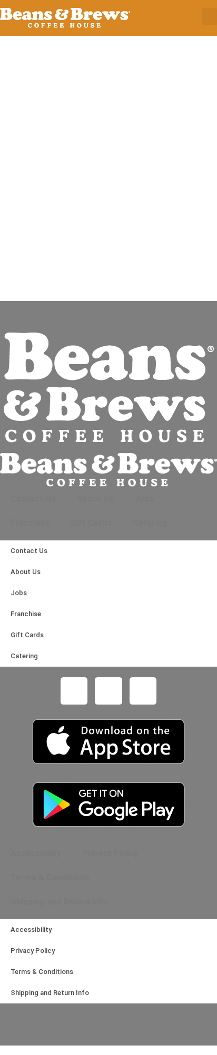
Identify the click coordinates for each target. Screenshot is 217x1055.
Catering (150, 523)
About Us (95, 499)
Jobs (144, 499)
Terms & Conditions (50, 877)
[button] (209, 16)
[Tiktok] (143, 691)
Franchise (30, 523)
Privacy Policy (110, 853)
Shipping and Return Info (59, 902)
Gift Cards (91, 523)
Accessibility (36, 853)
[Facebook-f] (74, 691)
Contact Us (33, 499)
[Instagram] (108, 691)
